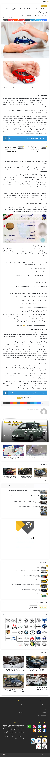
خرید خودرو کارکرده (43, 706)
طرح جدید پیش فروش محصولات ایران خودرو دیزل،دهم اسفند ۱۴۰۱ (10, 149)
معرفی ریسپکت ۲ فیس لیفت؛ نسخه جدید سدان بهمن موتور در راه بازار (25, 477)
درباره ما (22, 706)
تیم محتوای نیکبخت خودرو (40, 15)
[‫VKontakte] (18, 403)
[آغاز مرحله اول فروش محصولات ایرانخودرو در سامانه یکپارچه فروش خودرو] (43, 586)
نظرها (9, 486)
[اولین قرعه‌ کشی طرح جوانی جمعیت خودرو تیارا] (43, 591)
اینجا (24, 325)
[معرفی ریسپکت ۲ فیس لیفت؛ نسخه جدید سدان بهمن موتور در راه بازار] (25, 471)
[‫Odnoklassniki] (15, 403)
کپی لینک (19, 397)
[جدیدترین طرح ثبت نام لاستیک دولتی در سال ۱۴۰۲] (43, 148)
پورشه (45, 425)
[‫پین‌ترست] (25, 403)
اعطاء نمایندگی (43, 718)
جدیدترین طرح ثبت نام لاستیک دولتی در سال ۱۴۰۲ (34, 149)
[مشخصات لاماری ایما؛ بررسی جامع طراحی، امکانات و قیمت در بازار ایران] (43, 503)
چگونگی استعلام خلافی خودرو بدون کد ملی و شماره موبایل (29, 594)
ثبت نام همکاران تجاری (42, 715)
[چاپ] (4, 403)
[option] (25, 430)
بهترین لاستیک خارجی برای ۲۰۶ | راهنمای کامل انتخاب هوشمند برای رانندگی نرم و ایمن (24, 490)
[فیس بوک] (39, 403)
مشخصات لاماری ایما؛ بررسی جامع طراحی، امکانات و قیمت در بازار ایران (26, 501)
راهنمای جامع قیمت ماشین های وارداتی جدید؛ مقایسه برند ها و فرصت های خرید (25, 495)
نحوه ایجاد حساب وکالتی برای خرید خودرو (32, 575)
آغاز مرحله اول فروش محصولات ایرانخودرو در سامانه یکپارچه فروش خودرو (26, 584)
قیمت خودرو (44, 712)
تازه (41, 486)
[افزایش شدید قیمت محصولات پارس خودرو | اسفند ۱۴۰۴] (43, 508)
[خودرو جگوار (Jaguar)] (43, 581)
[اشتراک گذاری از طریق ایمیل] (8, 403)
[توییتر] (35, 403)
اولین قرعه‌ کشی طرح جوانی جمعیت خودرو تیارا (31, 589)
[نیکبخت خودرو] (46, 1)
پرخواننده (25, 486)
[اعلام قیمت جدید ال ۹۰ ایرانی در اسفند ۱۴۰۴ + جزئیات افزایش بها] (40, 472)
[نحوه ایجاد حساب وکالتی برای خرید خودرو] (43, 576)
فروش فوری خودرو (43, 704)
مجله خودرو (21, 709)
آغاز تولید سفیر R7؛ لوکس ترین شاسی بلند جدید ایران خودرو (10, 477)
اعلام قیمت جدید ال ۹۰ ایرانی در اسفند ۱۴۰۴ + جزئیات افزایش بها (41, 478)
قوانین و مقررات (43, 709)
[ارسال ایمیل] (35, 15)
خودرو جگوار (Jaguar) (36, 579)
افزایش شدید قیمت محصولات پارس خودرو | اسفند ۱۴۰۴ (29, 506)
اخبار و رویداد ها (44, 6)
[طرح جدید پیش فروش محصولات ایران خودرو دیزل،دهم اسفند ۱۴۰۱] (20, 148)
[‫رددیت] (22, 403)
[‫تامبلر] (28, 403)
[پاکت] (11, 403)
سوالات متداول (20, 712)
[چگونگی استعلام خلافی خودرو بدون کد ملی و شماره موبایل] (43, 595)
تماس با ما (21, 704)
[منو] (1, 1)
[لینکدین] (32, 403)
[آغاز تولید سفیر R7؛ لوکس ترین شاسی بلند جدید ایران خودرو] (9, 471)
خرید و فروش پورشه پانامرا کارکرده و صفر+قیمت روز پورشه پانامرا (34, 430)
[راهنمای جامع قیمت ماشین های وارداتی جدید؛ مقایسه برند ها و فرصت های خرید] (43, 497)
